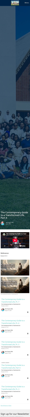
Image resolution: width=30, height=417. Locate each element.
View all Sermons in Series (6, 405)
